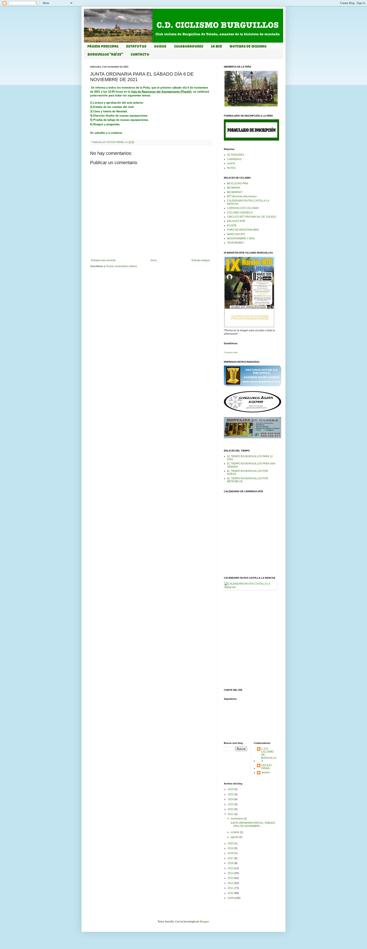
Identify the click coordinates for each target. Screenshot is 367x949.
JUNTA (231, 163)
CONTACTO (140, 55)
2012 (231, 883)
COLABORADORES (188, 47)
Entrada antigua (201, 260)
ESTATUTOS (136, 47)
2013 (231, 878)
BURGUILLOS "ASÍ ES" (105, 55)
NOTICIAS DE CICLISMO (248, 47)
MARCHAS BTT (236, 234)
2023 (231, 804)
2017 (231, 858)
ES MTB (231, 225)
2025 (231, 794)
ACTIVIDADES (235, 154)
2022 (231, 809)
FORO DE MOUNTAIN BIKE (243, 229)
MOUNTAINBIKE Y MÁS (241, 238)
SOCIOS (160, 47)
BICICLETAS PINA (237, 183)
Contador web (231, 352)
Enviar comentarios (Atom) (121, 266)
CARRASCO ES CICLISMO (243, 208)
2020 (231, 843)
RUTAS (231, 167)
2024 (231, 799)
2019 (231, 848)
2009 (231, 898)
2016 (231, 863)
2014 (231, 873)
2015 (231, 868)
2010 (231, 893)
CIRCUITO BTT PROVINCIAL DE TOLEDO (251, 216)
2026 (231, 789)
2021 (231, 814)
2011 (231, 888)
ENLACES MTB (236, 221)
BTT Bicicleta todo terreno (242, 196)
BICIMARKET (235, 192)
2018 (231, 853)
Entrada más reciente (103, 260)
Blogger (204, 921)
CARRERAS (234, 159)
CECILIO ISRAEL (266, 767)
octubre (235, 832)
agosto (235, 837)
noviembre (237, 818)
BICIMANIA (233, 187)
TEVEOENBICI (235, 242)
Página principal (103, 47)
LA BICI (216, 47)
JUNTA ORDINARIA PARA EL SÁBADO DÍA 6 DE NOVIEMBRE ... (252, 824)
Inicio (154, 260)
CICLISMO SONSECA (240, 212)
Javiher (265, 772)
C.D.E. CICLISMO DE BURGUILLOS (268, 755)
